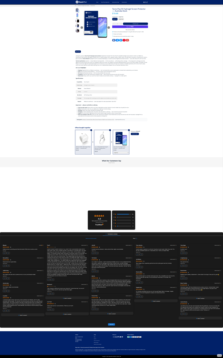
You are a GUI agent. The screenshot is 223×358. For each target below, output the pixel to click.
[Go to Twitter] (120, 40)
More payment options (130, 29)
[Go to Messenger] (117, 40)
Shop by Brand (124, 2)
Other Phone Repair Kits (105, 2)
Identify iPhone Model (97, 344)
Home (97, 2)
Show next (111, 324)
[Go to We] (118, 337)
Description (78, 51)
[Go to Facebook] (113, 40)
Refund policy (96, 342)
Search (95, 338)
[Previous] (77, 9)
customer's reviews (99, 220)
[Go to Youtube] (120, 337)
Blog (94, 336)
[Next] (77, 31)
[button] (106, 234)
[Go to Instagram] (115, 337)
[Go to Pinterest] (124, 40)
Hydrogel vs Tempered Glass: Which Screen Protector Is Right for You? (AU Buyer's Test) (98, 119)
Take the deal (134, 134)
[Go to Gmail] (127, 40)
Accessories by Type (115, 2)
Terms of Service (97, 340)
